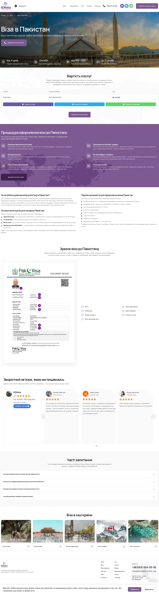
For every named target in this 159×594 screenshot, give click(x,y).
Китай (116, 565)
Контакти (97, 6)
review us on (21, 406)
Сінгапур (117, 577)
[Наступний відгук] (153, 416)
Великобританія (120, 571)
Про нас (89, 6)
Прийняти (134, 589)
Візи (64, 6)
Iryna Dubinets (57, 392)
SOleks (17, 392)
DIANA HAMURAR (132, 392)
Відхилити (149, 589)
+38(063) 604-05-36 (144, 567)
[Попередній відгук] (43, 416)
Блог (82, 6)
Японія (117, 574)
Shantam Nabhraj (95, 392)
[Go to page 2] (98, 445)
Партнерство (74, 6)
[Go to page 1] (96, 445)
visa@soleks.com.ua (144, 571)
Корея (117, 568)
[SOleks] (4, 564)
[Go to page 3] (100, 445)
